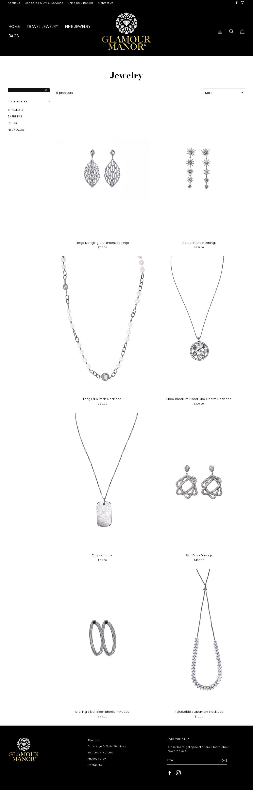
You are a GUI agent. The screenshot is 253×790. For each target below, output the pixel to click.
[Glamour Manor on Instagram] (178, 772)
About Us (14, 3)
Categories (17, 101)
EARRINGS (15, 116)
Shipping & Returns (80, 3)
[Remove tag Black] (29, 90)
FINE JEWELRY (78, 26)
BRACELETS (16, 110)
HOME (14, 26)
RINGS (12, 123)
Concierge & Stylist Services (44, 3)
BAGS (13, 36)
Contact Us (105, 3)
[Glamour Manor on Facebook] (169, 772)
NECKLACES (16, 130)
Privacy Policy (97, 758)
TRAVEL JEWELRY (42, 26)
